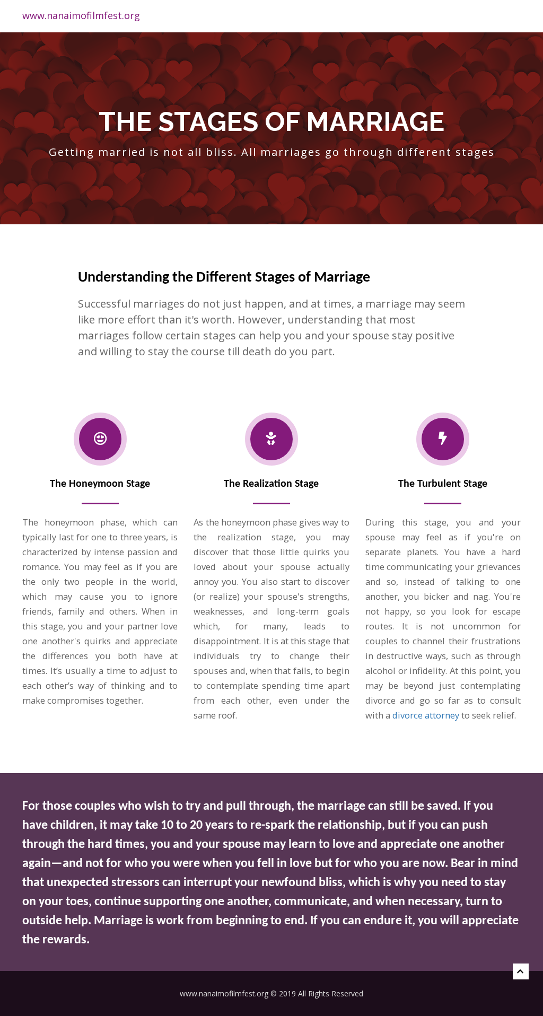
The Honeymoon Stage (100, 484)
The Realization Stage (271, 484)
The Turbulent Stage (442, 484)
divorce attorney (425, 715)
